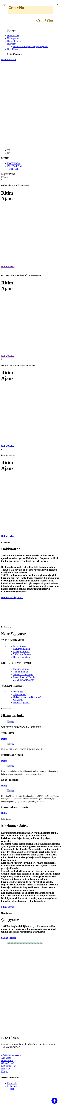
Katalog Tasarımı (21, 651)
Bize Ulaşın (12, 49)
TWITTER (12, 169)
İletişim (4, 1071)
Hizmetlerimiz (14, 41)
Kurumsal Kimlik (21, 648)
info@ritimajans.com (11, 1055)
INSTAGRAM (14, 166)
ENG (9, 153)
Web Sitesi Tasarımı (22, 654)
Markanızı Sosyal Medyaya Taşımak (30, 46)
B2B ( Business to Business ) (27, 697)
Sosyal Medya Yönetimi (24, 677)
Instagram (12, 1086)
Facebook (12, 1083)
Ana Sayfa (6, 1057)
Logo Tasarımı (20, 646)
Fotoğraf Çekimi (21, 669)
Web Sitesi (18, 691)
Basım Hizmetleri (21, 657)
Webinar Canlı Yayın (23, 674)
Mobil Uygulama (21, 702)
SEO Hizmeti (19, 694)
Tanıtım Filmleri (20, 671)
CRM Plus (18, 700)
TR (8, 150)
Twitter (10, 1088)
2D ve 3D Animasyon (23, 680)
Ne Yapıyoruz (13, 38)
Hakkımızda (13, 35)
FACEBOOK (13, 163)
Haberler (11, 43)
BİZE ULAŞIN (8, 59)
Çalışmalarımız (8, 1066)
